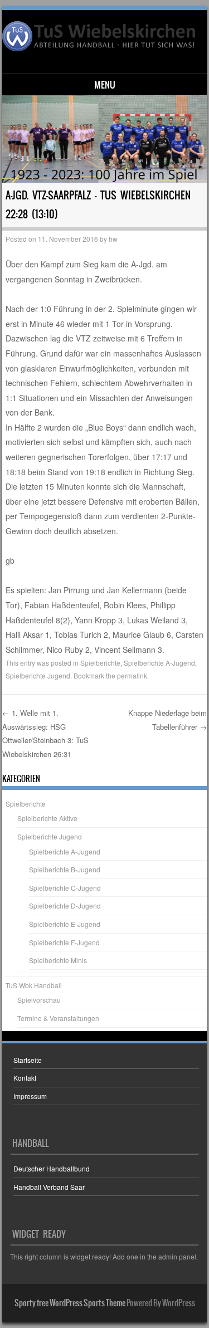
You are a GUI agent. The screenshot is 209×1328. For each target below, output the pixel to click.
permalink (132, 675)
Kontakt (24, 1077)
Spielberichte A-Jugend (159, 662)
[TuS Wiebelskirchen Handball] (103, 36)
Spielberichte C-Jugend (65, 887)
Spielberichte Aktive (47, 818)
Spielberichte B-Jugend (64, 869)
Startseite (27, 1060)
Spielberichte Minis (58, 960)
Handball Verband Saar (49, 1187)
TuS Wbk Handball (34, 985)
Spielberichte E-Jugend (64, 924)
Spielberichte (100, 662)
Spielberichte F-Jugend (64, 942)
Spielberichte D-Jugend (65, 905)
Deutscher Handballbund (51, 1168)
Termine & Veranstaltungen (58, 1018)
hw (113, 238)
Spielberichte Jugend (38, 675)
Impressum (30, 1096)
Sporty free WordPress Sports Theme (69, 1303)
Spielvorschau (39, 999)
